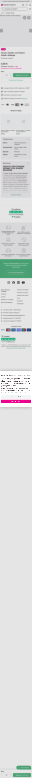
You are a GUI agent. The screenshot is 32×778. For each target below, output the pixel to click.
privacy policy (26, 392)
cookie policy (11, 392)
